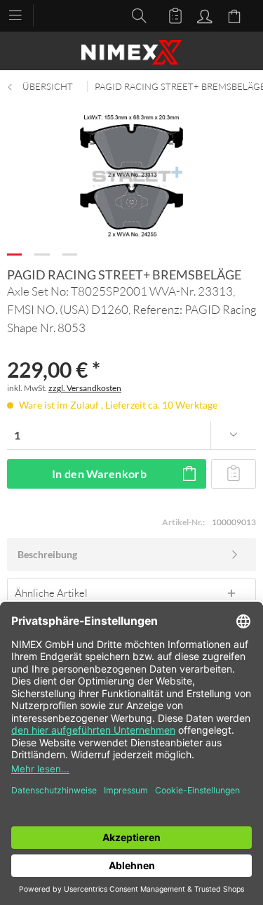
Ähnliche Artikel (51, 592)
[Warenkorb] (236, 15)
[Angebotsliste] (169, 15)
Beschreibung (47, 554)
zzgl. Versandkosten (84, 388)
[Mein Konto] (203, 15)
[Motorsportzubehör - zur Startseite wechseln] (131, 52)
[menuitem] (22, 14)
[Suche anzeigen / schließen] (135, 15)
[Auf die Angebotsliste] (233, 474)
